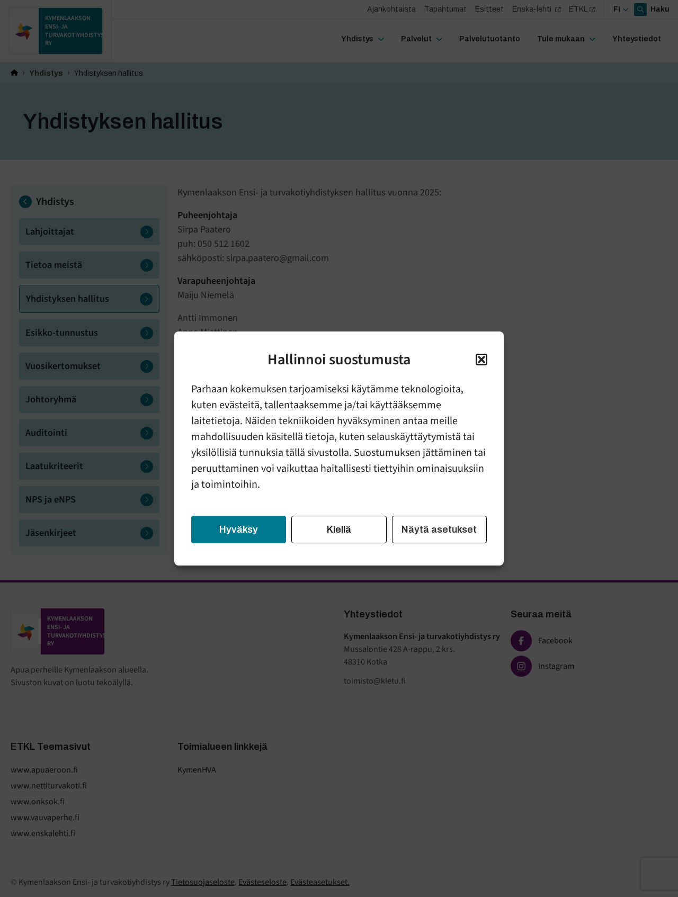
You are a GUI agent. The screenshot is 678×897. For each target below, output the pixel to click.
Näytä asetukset (439, 529)
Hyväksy (238, 529)
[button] (481, 359)
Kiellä (339, 529)
